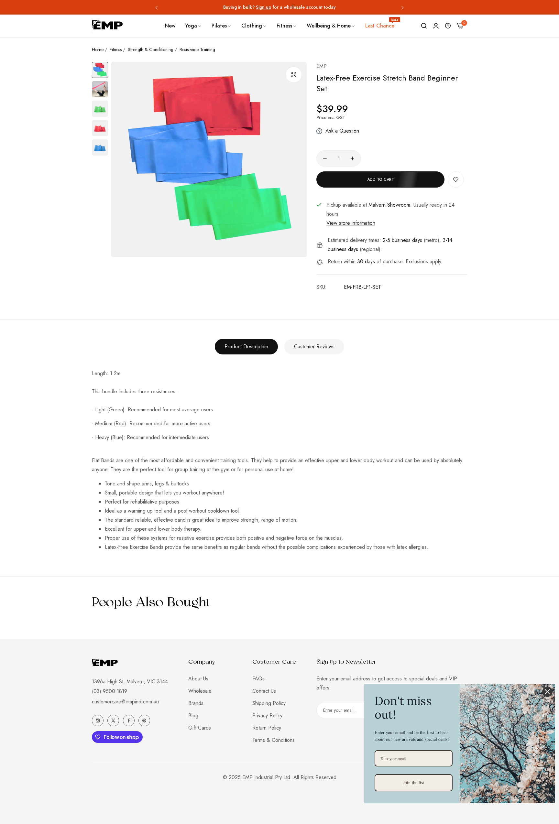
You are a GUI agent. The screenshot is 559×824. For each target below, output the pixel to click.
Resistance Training (197, 49)
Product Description (246, 346)
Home (98, 49)
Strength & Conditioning (150, 49)
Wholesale (200, 691)
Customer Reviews (314, 346)
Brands (195, 703)
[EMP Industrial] (107, 25)
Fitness (116, 49)
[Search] (424, 25)
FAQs (258, 678)
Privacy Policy (267, 715)
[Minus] (325, 158)
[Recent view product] (448, 26)
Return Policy (266, 728)
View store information (350, 223)
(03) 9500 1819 (109, 691)
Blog (193, 715)
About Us (198, 678)
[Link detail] (98, 720)
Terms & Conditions (273, 740)
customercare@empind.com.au (125, 701)
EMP (321, 66)
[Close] (547, 691)
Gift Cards (199, 728)
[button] (156, 7)
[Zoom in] (294, 75)
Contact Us (264, 691)
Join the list (413, 782)
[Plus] (352, 158)
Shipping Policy (269, 703)
